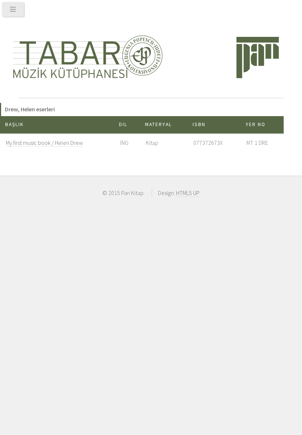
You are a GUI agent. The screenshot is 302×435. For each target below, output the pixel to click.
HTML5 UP (188, 192)
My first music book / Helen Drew (44, 142)
